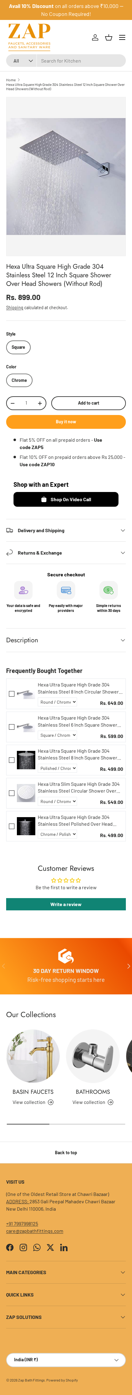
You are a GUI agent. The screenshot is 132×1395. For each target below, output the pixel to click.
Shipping (14, 307)
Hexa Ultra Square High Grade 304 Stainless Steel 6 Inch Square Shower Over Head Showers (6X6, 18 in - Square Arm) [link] (79, 721)
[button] (108, 37)
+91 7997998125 (22, 1223)
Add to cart (88, 402)
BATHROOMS (93, 1092)
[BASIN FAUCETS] (33, 1056)
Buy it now (66, 421)
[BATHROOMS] (92, 1056)
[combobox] (66, 60)
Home (11, 80)
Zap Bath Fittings (31, 1380)
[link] (26, 693)
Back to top (66, 1152)
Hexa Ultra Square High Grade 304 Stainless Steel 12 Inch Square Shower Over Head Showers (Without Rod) (65, 86)
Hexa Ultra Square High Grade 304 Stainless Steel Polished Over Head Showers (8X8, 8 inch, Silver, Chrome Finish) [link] (76, 821)
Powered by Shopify (62, 1380)
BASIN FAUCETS (33, 1092)
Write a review (66, 904)
